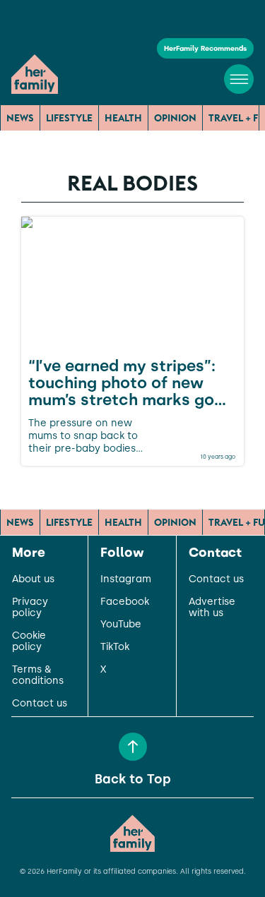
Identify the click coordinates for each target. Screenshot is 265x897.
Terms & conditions (38, 675)
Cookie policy (29, 641)
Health (123, 118)
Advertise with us (212, 607)
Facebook (124, 602)
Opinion (175, 118)
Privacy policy (30, 607)
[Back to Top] (133, 747)
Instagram (125, 579)
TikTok (114, 647)
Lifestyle (69, 118)
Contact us (39, 703)
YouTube (120, 624)
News (20, 118)
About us (33, 579)
